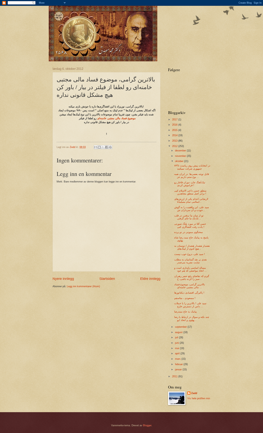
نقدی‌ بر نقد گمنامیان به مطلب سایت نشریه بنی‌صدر (190, 261)
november (181, 155)
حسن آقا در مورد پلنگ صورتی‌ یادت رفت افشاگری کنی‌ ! (190, 225)
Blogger (147, 425)
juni (177, 342)
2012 (175, 146)
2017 (175, 119)
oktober (179, 161)
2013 (175, 140)
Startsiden (107, 279)
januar (179, 369)
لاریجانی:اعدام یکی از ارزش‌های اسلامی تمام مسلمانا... (191, 200)
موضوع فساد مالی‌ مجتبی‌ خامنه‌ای (107, 118)
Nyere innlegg (63, 279)
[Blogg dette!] (99, 147)
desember (181, 150)
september (181, 326)
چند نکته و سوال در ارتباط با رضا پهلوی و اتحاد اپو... (191, 318)
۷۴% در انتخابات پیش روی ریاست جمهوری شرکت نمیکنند (192, 167)
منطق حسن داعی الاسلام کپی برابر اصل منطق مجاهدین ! (190, 192)
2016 (175, 124)
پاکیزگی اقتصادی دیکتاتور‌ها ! (189, 292)
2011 (175, 376)
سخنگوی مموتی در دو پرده (188, 232)
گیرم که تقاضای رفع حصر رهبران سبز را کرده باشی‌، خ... (191, 277)
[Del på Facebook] (107, 147)
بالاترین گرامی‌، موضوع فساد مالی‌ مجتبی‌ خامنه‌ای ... (189, 286)
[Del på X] (103, 147)
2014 (175, 135)
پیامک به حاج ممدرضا (185, 311)
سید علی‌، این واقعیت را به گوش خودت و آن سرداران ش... (191, 209)
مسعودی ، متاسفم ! (184, 298)
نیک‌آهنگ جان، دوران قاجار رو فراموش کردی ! (189, 184)
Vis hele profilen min (198, 398)
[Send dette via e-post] (96, 147)
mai (177, 348)
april (177, 353)
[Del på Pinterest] (110, 147)
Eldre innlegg (150, 279)
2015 (175, 130)
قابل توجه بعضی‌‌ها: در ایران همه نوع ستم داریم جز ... (191, 175)
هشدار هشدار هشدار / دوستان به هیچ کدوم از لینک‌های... (192, 247)
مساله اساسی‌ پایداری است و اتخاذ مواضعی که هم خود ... (190, 269)
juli (177, 337)
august (179, 332)
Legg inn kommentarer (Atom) (83, 286)
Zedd (194, 393)
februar (179, 364)
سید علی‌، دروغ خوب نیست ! (189, 254)
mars (178, 358)
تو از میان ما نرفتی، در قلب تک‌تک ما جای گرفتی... (189, 217)
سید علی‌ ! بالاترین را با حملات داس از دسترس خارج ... (190, 305)
